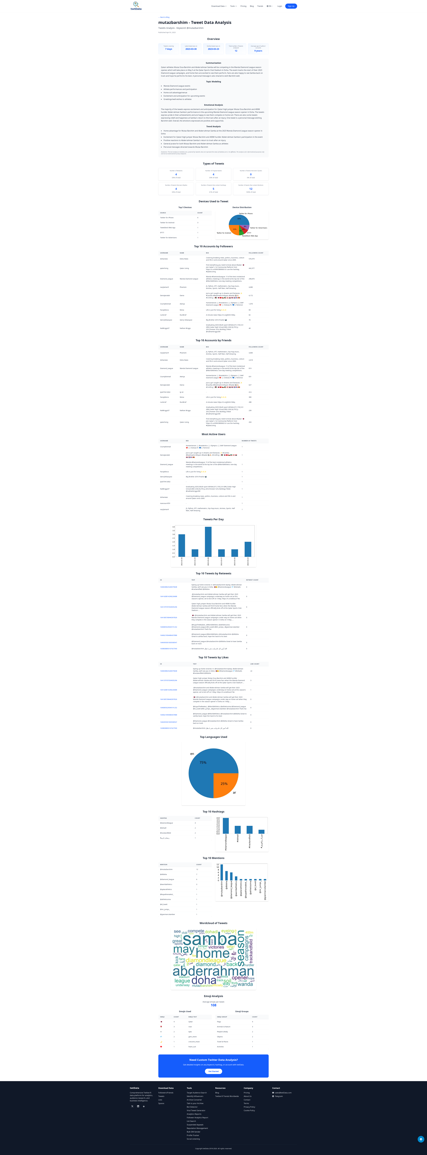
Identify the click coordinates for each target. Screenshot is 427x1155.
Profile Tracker (193, 1135)
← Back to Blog (163, 17)
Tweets (161, 1096)
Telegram (279, 1096)
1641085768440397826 (168, 617)
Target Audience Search (197, 1092)
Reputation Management (197, 1128)
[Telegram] (421, 1139)
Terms (246, 1103)
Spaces (161, 1103)
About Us (248, 1096)
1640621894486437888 (168, 635)
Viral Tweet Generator (196, 1110)
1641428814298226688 (168, 596)
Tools (232, 6)
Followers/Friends (165, 1092)
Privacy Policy (249, 1107)
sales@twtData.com (283, 1092)
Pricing (243, 6)
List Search (191, 1121)
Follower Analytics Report (197, 1117)
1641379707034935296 (168, 607)
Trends (260, 6)
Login (279, 6)
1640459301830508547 (168, 642)
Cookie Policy (249, 1110)
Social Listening (193, 1139)
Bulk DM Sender (193, 1132)
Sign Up (291, 6)
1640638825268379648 (168, 587)
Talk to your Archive (195, 1103)
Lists (160, 1100)
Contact (247, 1100)
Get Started (213, 1071)
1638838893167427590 (168, 649)
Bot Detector (192, 1107)
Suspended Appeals (195, 1124)
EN (270, 6)
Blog (252, 6)
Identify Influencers (195, 1096)
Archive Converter (194, 1100)
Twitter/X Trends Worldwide (227, 1096)
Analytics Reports (194, 1114)
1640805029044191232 (168, 627)
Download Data (218, 6)
